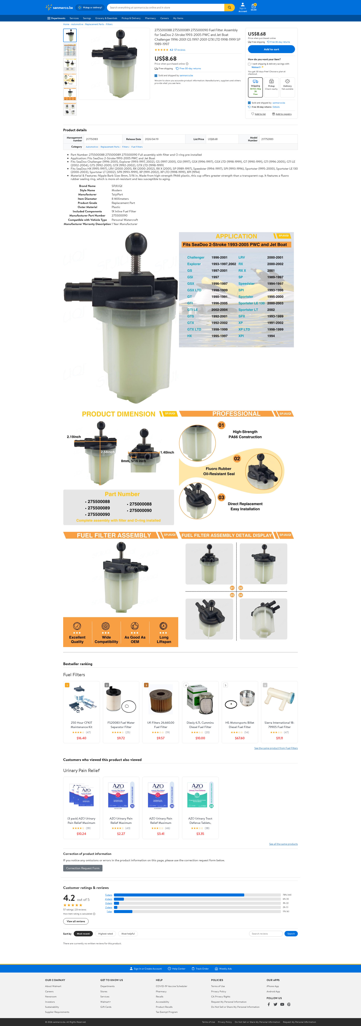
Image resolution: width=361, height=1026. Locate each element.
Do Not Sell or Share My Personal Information (235, 1006)
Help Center (178, 968)
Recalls (159, 996)
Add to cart (271, 49)
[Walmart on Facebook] (269, 1004)
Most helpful (128, 933)
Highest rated (105, 933)
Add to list (260, 113)
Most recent (83, 933)
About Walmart (53, 986)
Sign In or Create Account (148, 968)
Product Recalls (164, 1006)
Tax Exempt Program (167, 1012)
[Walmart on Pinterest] (289, 1004)
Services (74, 18)
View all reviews (76, 921)
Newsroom (51, 996)
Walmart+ (105, 1001)
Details (276, 107)
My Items (178, 18)
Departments (58, 18)
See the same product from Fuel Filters (276, 748)
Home (66, 24)
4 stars (108, 899)
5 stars (108, 894)
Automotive (77, 24)
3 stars (108, 903)
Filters (109, 24)
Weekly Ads (225, 968)
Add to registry (284, 113)
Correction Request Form (82, 868)
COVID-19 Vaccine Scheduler (171, 986)
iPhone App (273, 986)
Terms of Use (218, 986)
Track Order (202, 968)
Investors (50, 1001)
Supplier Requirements (57, 1012)
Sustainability (52, 1006)
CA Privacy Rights (220, 996)
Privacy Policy (218, 991)
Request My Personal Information (228, 1001)
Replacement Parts (94, 24)
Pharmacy (150, 18)
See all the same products (283, 844)
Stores (103, 991)
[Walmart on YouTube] (282, 1004)
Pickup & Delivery (131, 18)
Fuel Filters (137, 146)
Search (291, 933)
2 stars (108, 907)
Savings (87, 18)
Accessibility (162, 1001)
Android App (273, 991)
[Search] (229, 7)
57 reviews (179, 49)
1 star (109, 911)
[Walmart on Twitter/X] (275, 1004)
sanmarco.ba (186, 75)
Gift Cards (105, 1006)
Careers (164, 18)
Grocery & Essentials (106, 18)
